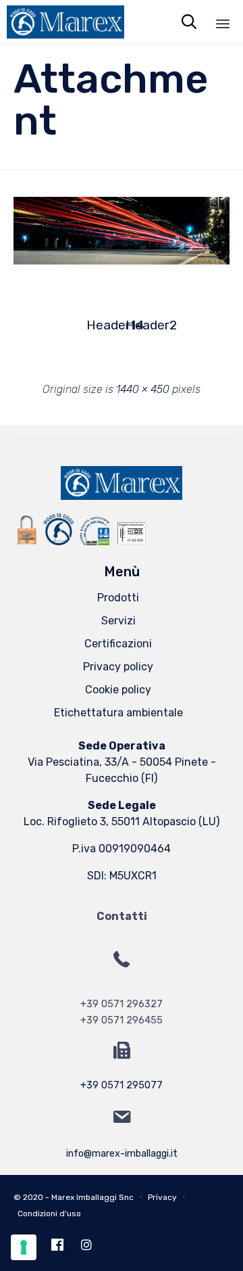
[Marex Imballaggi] (62, 22)
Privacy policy (118, 666)
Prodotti (118, 597)
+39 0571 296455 (121, 1020)
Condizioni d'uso (49, 1213)
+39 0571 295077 (121, 1085)
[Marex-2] (121, 496)
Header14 (101, 325)
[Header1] (122, 261)
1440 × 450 (142, 389)
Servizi (118, 620)
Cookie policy (118, 689)
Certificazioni (118, 643)
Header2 (141, 325)
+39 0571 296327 (121, 1004)
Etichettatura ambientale (118, 712)
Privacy (162, 1197)
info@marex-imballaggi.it (122, 1153)
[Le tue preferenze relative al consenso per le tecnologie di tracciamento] (23, 1247)
